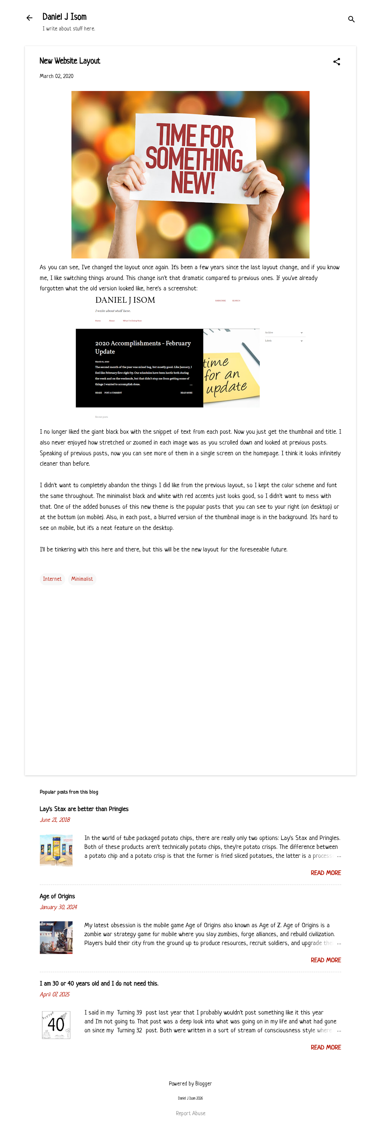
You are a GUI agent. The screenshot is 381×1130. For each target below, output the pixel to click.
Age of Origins (57, 896)
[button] (336, 62)
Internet (52, 579)
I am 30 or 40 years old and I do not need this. (99, 983)
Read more (326, 873)
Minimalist (82, 579)
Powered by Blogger (190, 1084)
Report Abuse (190, 1114)
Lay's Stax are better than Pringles (84, 809)
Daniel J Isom (65, 17)
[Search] (351, 20)
